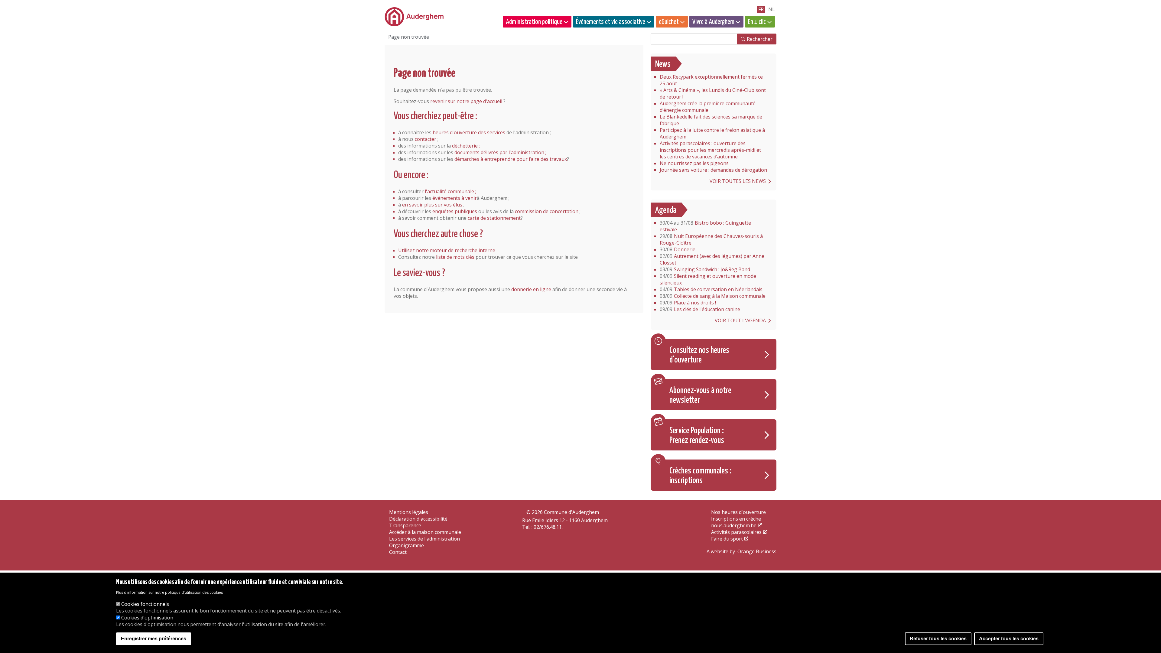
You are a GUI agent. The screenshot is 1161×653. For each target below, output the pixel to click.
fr (761, 9)
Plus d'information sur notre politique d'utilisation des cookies (169, 592)
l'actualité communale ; (450, 191)
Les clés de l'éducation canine (700, 309)
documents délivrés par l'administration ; (500, 152)
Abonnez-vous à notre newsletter (700, 395)
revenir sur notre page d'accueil (466, 101)
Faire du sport (727, 538)
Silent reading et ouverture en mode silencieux (708, 279)
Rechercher (759, 39)
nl (771, 9)
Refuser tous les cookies (938, 638)
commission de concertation (546, 211)
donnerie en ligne (531, 289)
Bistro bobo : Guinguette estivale (705, 226)
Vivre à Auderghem (713, 21)
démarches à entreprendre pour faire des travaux (510, 159)
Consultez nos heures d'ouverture (699, 355)
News (663, 64)
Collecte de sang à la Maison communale (713, 296)
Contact (398, 552)
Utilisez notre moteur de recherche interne (446, 250)
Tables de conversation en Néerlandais (711, 289)
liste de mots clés (455, 257)
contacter (425, 139)
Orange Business (756, 551)
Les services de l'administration (424, 538)
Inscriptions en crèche (736, 518)
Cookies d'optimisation (147, 617)
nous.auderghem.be (733, 525)
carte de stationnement (494, 218)
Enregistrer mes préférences (153, 638)
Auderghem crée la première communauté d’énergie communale (708, 106)
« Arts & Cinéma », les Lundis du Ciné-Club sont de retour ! (713, 93)
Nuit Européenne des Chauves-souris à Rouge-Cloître (711, 239)
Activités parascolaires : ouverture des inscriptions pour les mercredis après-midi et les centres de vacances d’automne (710, 150)
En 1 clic (757, 21)
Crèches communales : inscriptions (700, 476)
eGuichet (669, 21)
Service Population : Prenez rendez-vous (696, 436)
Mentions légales (408, 512)
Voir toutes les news (738, 181)
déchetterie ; (466, 145)
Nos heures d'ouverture (738, 512)
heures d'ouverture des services (469, 132)
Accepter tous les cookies (1009, 638)
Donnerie (677, 249)
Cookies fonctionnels (145, 604)
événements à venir (454, 198)
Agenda (665, 210)
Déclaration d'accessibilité (418, 518)
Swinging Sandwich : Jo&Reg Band (705, 269)
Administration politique (534, 21)
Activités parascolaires (736, 532)
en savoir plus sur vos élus (432, 204)
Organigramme (406, 545)
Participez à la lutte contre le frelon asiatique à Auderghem (712, 133)
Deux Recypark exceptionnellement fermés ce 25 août (711, 80)
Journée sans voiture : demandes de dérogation (713, 170)
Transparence (405, 525)
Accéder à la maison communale (425, 532)
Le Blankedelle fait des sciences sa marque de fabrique (711, 120)
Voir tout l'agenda (740, 320)
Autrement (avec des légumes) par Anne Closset (712, 259)
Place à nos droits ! (688, 302)
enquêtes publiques (454, 211)
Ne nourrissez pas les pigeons (694, 163)
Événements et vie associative (610, 21)
